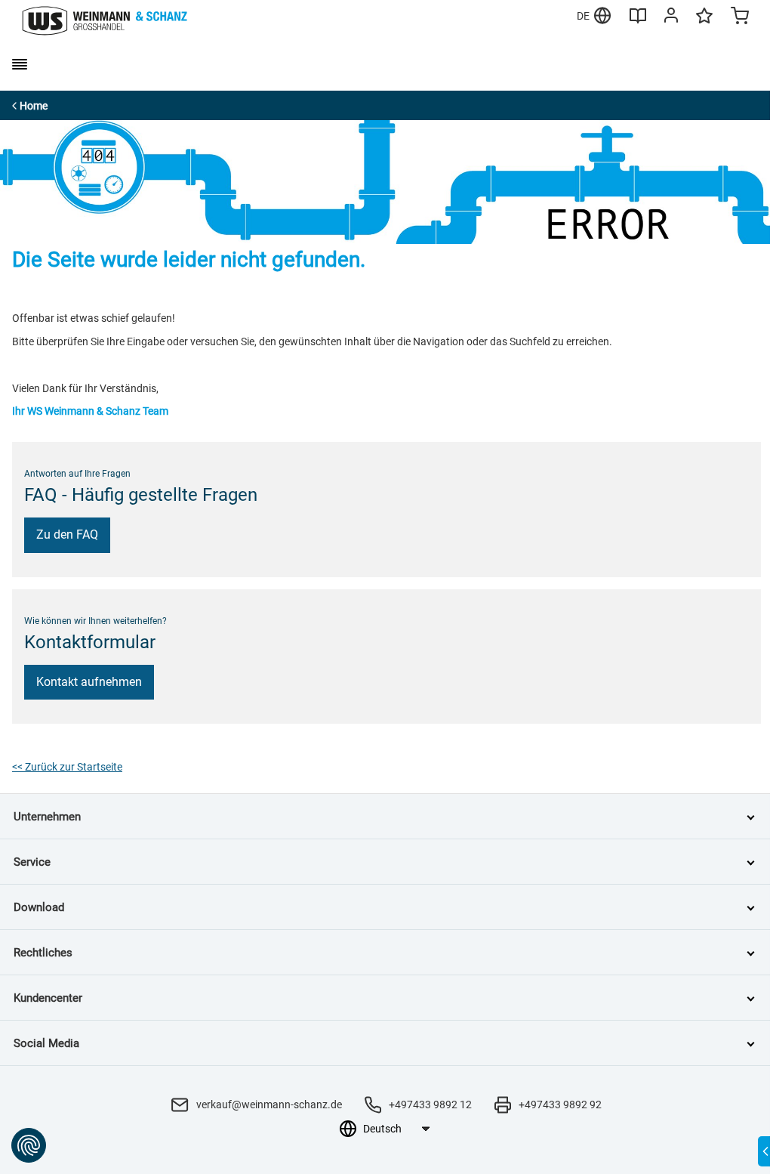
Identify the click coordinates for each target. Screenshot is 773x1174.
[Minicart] (740, 17)
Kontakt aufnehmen (89, 682)
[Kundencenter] (671, 18)
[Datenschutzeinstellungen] (28, 1145)
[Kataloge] (638, 21)
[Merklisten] (704, 23)
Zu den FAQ (67, 534)
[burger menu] (19, 64)
